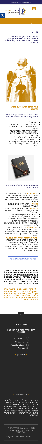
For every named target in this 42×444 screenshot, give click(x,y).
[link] (15, 11)
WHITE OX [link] (21, 432)
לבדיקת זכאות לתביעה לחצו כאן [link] (23, 259)
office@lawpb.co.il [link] (16, 2)
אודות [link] (28, 437)
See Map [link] (21, 348)
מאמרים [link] (20, 437)
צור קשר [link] (10, 437)
